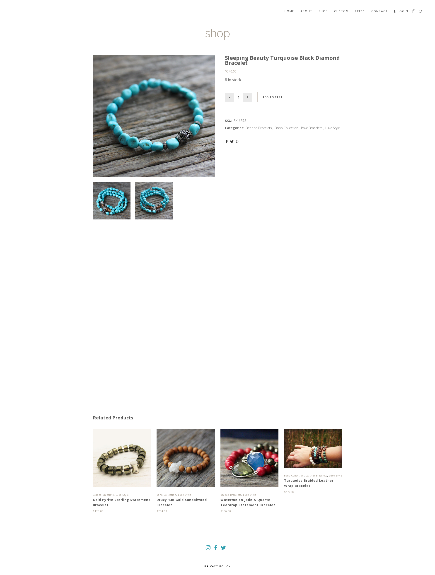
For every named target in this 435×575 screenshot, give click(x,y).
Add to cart (273, 97)
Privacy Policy (217, 566)
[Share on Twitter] (232, 141)
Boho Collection (286, 128)
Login (403, 11)
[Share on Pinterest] (237, 141)
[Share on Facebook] (226, 141)
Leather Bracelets (316, 475)
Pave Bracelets (311, 128)
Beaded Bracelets (259, 128)
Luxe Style (332, 128)
